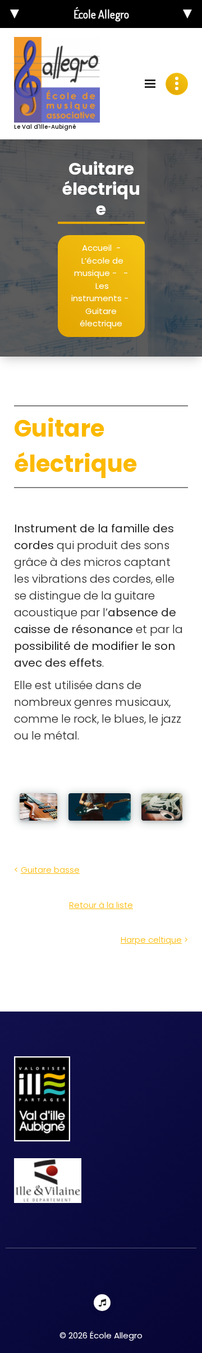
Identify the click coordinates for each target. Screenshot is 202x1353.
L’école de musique (98, 267)
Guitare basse (50, 870)
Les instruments (96, 292)
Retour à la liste (101, 905)
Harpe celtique (151, 939)
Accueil (97, 248)
